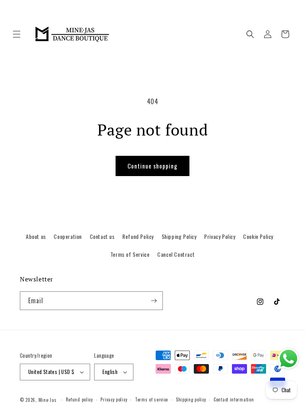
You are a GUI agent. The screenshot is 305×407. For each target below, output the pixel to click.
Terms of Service (130, 254)
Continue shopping (152, 165)
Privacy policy (113, 399)
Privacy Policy (219, 236)
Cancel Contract (176, 254)
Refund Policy (138, 236)
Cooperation (68, 236)
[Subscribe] (153, 300)
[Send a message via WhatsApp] (288, 358)
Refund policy (79, 399)
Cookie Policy (258, 236)
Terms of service (151, 399)
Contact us (102, 236)
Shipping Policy (179, 236)
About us (36, 236)
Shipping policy (191, 399)
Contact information (234, 399)
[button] (16, 34)
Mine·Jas (48, 400)
